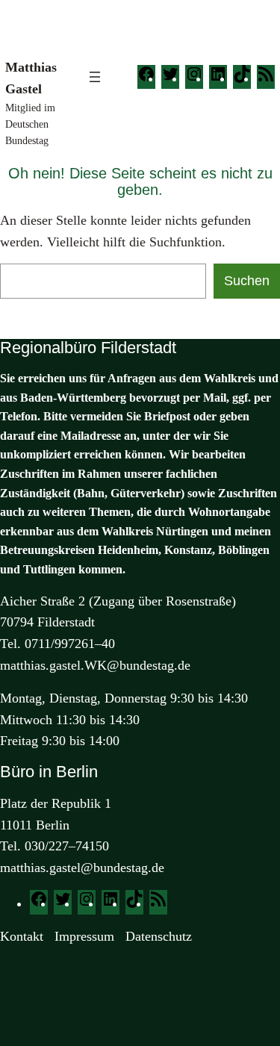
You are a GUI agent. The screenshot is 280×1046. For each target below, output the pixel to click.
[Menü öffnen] (95, 77)
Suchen (247, 280)
